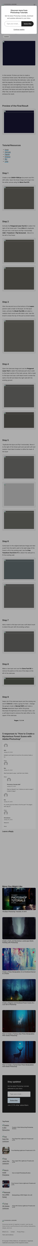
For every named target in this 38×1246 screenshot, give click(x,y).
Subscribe (27, 24)
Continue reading (19, 29)
